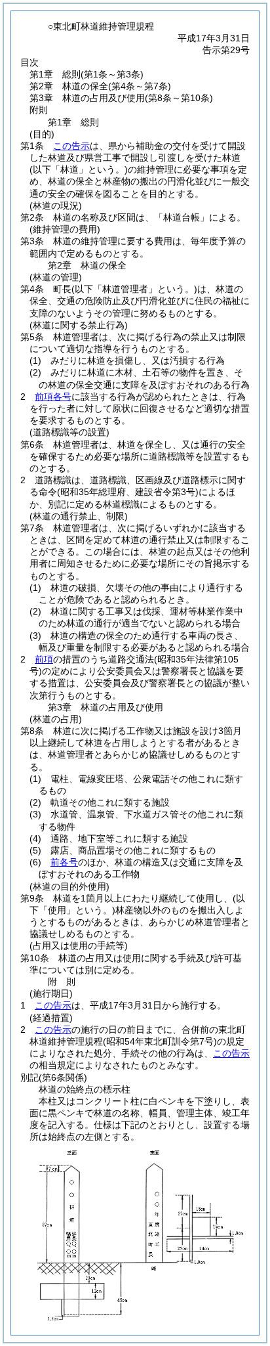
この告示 (71, 146)
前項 (44, 659)
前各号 (64, 862)
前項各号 (53, 396)
